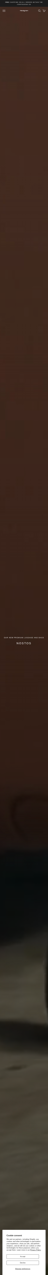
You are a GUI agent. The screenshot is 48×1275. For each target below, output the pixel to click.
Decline (22, 1263)
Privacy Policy (35, 1250)
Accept (22, 1256)
